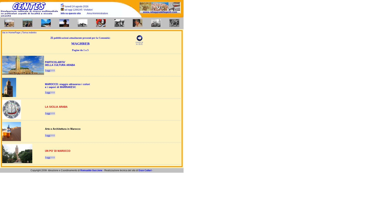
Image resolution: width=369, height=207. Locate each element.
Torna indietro (29, 32)
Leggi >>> (50, 70)
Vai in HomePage (11, 32)
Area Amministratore (97, 13)
